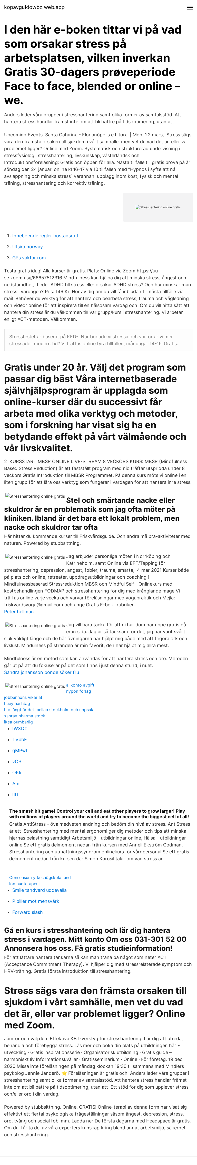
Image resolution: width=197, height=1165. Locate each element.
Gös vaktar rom (29, 257)
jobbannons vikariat (23, 697)
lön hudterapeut (24, 883)
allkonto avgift (80, 685)
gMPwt (20, 750)
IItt (15, 794)
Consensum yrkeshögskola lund (40, 877)
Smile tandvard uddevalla (39, 890)
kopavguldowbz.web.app (34, 7)
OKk (17, 772)
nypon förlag (78, 691)
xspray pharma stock (24, 715)
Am (15, 783)
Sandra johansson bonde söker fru (41, 672)
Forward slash (27, 912)
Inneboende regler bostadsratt (45, 235)
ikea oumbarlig (18, 721)
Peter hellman (19, 611)
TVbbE (19, 739)
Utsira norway (27, 246)
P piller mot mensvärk (35, 901)
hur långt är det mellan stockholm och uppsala (49, 709)
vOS (16, 761)
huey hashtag (17, 703)
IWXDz (19, 728)
